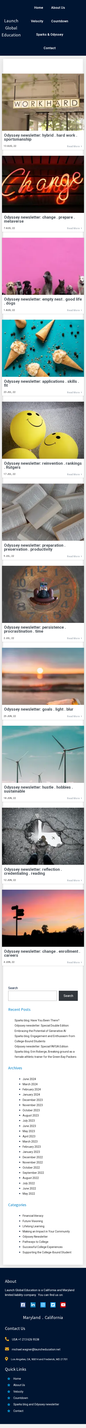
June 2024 (29, 1079)
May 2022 (29, 1193)
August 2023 (31, 1115)
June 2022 (29, 1188)
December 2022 (33, 1157)
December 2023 (33, 1100)
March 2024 (30, 1084)
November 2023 (33, 1105)
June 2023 (29, 1126)
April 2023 (29, 1136)
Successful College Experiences (43, 1247)
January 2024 (31, 1094)
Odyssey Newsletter (35, 1236)
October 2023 (31, 1110)
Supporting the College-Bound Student (47, 1252)
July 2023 (29, 1120)
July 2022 (29, 1183)
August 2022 (31, 1178)
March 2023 (30, 1141)
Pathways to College (35, 1241)
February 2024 (32, 1089)
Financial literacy (33, 1215)
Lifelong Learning (33, 1226)
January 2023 (31, 1151)
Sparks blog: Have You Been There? (37, 1020)
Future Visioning (33, 1221)
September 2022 (33, 1172)
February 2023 (32, 1146)
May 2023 (29, 1131)
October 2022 (31, 1167)
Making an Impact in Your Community (46, 1231)
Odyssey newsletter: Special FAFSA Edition (41, 1046)
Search (13, 988)
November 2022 (33, 1162)
